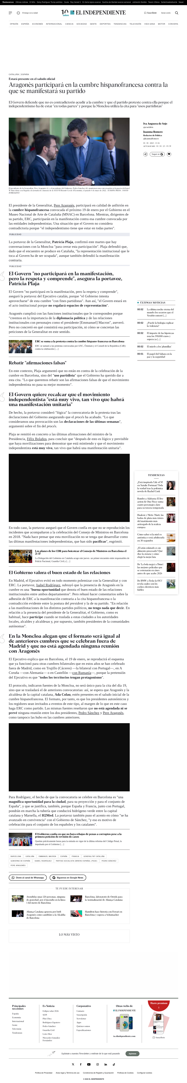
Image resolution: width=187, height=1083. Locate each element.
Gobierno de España (20, 861)
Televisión (135, 24)
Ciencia (69, 24)
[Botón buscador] (176, 12)
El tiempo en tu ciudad (30, 13)
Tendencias (120, 24)
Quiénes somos (83, 1026)
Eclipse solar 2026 (51, 1011)
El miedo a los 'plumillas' (159, 346)
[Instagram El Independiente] (97, 1065)
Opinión (14, 24)
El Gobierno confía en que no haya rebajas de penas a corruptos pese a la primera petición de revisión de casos (78, 835)
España (25, 24)
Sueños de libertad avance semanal (116, 2)
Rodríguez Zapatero (51, 1022)
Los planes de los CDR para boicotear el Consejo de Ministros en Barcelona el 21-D (80, 552)
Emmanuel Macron (47, 856)
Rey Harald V (75, 2)
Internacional (54, 24)
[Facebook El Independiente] (80, 1065)
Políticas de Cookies (125, 1072)
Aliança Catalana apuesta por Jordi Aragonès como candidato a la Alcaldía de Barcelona (45, 914)
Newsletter (81, 1018)
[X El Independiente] (73, 1064)
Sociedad (82, 24)
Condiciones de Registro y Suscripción (98, 1072)
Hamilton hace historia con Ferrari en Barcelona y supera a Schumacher (103, 913)
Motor (161, 24)
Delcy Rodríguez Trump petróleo (50, 2)
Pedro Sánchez (88, 713)
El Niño (32, 2)
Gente (93, 24)
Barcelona (16, 856)
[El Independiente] (93, 13)
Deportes (105, 24)
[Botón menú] (10, 13)
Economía (37, 24)
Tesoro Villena (154, 2)
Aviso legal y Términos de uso (67, 1072)
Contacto (80, 1011)
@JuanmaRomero (151, 139)
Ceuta (66, 2)
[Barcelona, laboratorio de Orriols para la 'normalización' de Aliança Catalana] (76, 899)
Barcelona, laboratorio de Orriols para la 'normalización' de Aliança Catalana (104, 898)
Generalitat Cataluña (94, 856)
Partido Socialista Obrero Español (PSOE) (76, 861)
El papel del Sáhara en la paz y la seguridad (159, 355)
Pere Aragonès (64, 205)
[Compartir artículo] (145, 154)
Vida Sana (149, 24)
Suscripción (82, 1015)
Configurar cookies (144, 1072)
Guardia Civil (48, 1030)
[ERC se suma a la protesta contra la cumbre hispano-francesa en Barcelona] (20, 346)
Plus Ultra (47, 1018)
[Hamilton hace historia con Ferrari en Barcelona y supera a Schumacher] (76, 914)
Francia (75, 856)
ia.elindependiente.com (124, 1036)
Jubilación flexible (139, 2)
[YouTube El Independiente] (89, 1065)
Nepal (181, 2)
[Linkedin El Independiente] (106, 1065)
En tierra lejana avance (91, 2)
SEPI (45, 1015)
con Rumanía (81, 673)
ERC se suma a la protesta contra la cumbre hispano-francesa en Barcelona (79, 341)
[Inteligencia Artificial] (124, 1030)
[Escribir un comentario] (169, 154)
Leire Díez (47, 1034)
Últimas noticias (21, 2)
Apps (79, 1022)
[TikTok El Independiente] (114, 1065)
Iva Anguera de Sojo (155, 123)
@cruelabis (148, 127)
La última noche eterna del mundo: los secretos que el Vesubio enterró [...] (160, 312)
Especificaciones (84, 1030)
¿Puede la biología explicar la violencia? (160, 324)
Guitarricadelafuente (169, 2)
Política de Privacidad (43, 1072)
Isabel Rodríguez (48, 585)
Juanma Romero (153, 132)
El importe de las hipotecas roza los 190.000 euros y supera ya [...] (160, 336)
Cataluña (14, 74)
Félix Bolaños (37, 439)
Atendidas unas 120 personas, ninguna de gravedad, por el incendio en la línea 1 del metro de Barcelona (45, 899)
